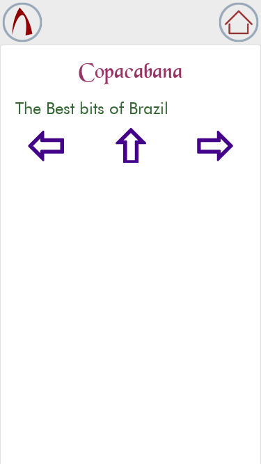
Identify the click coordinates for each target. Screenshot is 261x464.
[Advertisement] (130, 328)
